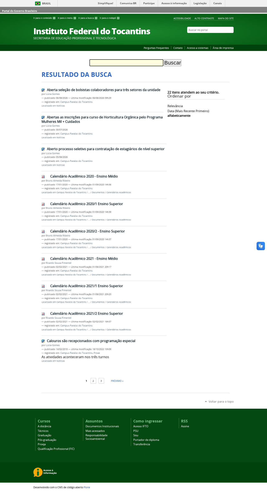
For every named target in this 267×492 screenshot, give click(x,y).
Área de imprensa (223, 47)
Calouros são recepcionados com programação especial (91, 341)
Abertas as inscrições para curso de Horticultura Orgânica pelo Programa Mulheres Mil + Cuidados (102, 119)
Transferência (141, 444)
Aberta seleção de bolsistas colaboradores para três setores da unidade (103, 89)
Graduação (44, 435)
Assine (185, 426)
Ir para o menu (66, 18)
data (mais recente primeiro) (188, 111)
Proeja (42, 444)
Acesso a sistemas (197, 47)
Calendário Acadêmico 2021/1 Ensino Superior (86, 286)
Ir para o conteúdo (44, 18)
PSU (135, 431)
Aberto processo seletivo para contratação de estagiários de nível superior (106, 149)
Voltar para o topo (221, 401)
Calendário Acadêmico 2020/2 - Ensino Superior (87, 231)
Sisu (135, 435)
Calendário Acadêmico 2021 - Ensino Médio (84, 258)
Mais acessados (95, 431)
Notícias (61, 105)
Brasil (46, 3)
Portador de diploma (146, 440)
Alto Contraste (204, 18)
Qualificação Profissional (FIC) (56, 449)
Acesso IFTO (140, 426)
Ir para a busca (87, 18)
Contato (178, 47)
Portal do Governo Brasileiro (19, 11)
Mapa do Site (226, 18)
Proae (97, 352)
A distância (44, 426)
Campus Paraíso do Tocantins (76, 101)
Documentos (98, 192)
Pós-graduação (47, 440)
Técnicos (43, 431)
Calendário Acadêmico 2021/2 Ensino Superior (86, 313)
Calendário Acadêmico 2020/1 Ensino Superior (86, 204)
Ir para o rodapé (109, 18)
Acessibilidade (182, 18)
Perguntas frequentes (156, 47)
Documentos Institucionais (102, 426)
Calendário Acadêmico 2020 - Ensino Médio (84, 176)
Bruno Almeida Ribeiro (58, 180)
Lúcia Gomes (53, 94)
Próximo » (117, 380)
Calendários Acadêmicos (119, 192)
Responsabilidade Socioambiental (96, 437)
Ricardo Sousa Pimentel (58, 262)
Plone (87, 487)
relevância (175, 106)
